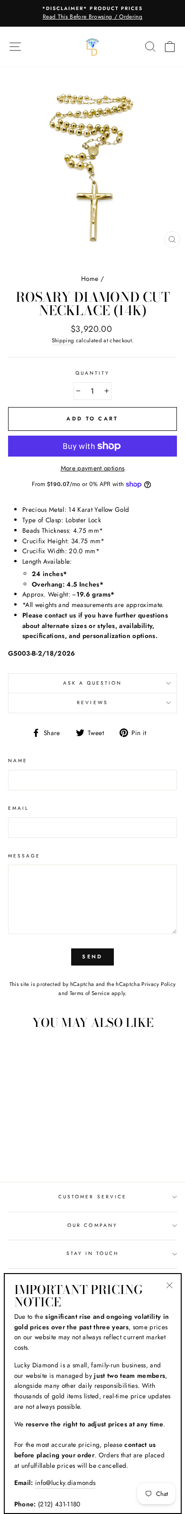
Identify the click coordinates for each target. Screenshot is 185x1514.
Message (24, 855)
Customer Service (92, 1196)
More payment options (93, 468)
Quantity (92, 373)
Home (89, 278)
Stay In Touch (92, 1253)
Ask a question (92, 683)
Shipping (63, 340)
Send (92, 956)
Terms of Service (90, 993)
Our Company (92, 1225)
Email (18, 808)
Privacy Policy (158, 984)
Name (18, 760)
